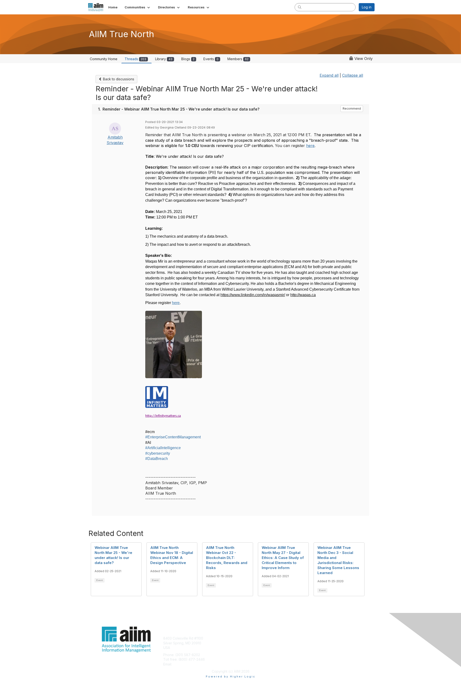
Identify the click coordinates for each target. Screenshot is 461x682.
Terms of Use (312, 643)
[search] (300, 7)
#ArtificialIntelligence (163, 448)
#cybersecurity (157, 453)
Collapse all (352, 75)
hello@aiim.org (184, 664)
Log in (366, 7)
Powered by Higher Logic (230, 676)
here (310, 145)
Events (210, 59)
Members (238, 59)
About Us (309, 638)
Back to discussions (118, 79)
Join (235, 638)
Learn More (241, 648)
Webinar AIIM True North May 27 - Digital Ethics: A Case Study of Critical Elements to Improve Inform (283, 557)
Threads (135, 59)
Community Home (103, 59)
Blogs (187, 59)
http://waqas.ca (303, 295)
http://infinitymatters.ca (163, 416)
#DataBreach (156, 459)
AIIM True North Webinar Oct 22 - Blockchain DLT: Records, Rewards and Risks (226, 557)
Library (163, 59)
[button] (137, 7)
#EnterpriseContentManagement (173, 437)
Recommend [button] (352, 108)
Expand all (329, 75)
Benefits (238, 643)
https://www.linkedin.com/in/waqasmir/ (252, 295)
